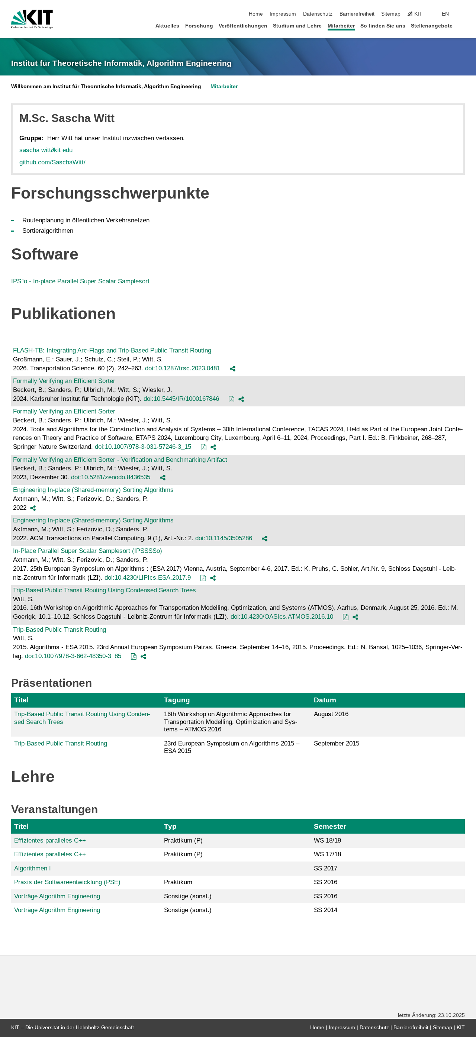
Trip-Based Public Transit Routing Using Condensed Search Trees (104, 590)
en (445, 14)
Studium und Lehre (297, 26)
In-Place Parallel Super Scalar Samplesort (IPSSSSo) (87, 550)
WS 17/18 (327, 854)
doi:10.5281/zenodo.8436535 (110, 477)
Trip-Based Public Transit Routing (59, 629)
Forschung (199, 26)
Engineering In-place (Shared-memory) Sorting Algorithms (93, 489)
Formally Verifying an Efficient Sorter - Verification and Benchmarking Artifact (120, 459)
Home (256, 14)
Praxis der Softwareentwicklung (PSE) (67, 882)
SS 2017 (325, 868)
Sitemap (391, 14)
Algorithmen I (32, 868)
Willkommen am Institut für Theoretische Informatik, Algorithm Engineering (106, 86)
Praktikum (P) (183, 840)
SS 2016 (325, 882)
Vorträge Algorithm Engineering (57, 896)
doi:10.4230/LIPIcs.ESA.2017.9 (147, 577)
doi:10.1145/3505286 (223, 538)
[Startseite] (462, 25)
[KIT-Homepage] (32, 19)
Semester (330, 826)
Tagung (177, 700)
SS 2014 (325, 910)
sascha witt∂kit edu (46, 150)
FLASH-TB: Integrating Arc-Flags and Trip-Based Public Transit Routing (112, 350)
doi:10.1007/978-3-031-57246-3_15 (143, 446)
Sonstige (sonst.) (188, 896)
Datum (325, 700)
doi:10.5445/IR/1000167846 (181, 398)
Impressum (283, 14)
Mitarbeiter (341, 26)
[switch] (462, 14)
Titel (21, 700)
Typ (170, 826)
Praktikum (178, 882)
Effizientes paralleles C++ (50, 840)
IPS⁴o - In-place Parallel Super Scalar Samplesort (80, 281)
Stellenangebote (432, 26)
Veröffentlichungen (243, 26)
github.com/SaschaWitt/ (52, 162)
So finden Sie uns (382, 26)
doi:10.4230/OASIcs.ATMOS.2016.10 (282, 616)
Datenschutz (317, 14)
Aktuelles (167, 26)
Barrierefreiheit (357, 14)
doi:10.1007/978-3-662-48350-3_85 (73, 656)
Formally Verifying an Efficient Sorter (64, 380)
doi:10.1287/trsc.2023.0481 (182, 368)
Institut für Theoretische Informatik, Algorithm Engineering (121, 63)
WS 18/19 (327, 840)
